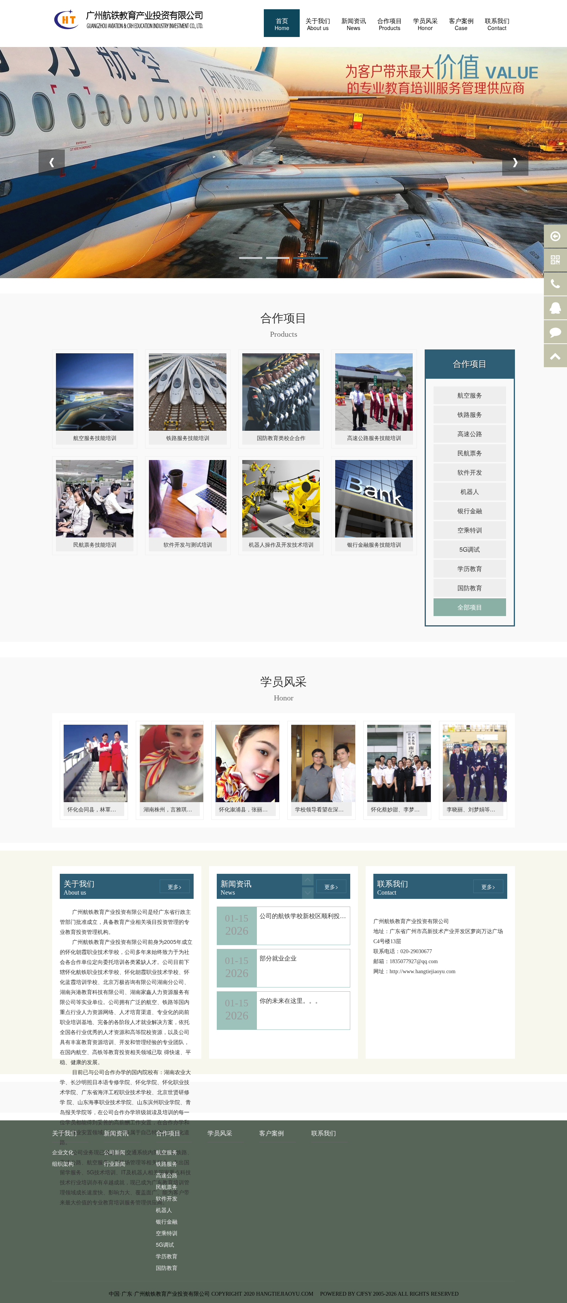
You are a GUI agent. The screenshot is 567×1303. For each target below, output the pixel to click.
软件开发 (469, 472)
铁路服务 (469, 414)
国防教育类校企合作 (281, 438)
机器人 (470, 491)
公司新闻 (114, 1152)
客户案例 (271, 1132)
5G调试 (469, 549)
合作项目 (168, 1132)
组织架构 (63, 1163)
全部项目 (469, 607)
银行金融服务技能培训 (374, 544)
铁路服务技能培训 (187, 438)
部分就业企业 (278, 950)
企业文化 (63, 1152)
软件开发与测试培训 (188, 544)
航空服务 (469, 395)
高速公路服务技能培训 (374, 438)
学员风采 (220, 1132)
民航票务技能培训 (94, 544)
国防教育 (469, 587)
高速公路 (469, 433)
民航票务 (469, 452)
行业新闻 (114, 1163)
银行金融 (469, 510)
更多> (175, 886)
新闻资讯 (116, 1132)
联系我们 (323, 1132)
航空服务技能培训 (94, 438)
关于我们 (64, 1132)
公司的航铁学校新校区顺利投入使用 (309, 907)
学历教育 (469, 568)
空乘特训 (469, 530)
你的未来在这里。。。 (290, 992)
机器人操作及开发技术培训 (281, 544)
